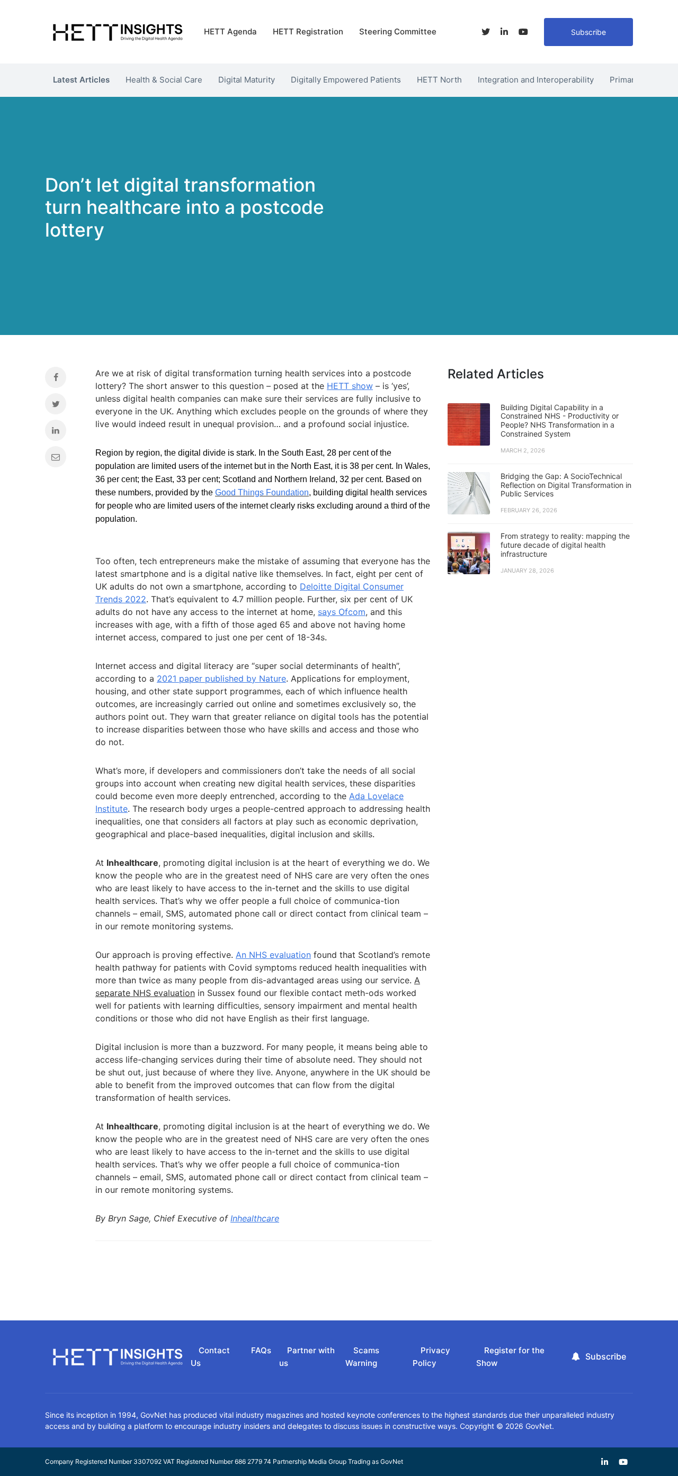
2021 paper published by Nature (221, 678)
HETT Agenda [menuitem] (230, 31)
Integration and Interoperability (536, 80)
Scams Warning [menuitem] (362, 1357)
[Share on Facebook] (62, 380)
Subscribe (588, 32)
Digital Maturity (246, 80)
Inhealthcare (254, 1218)
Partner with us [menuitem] (307, 1357)
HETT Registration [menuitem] (308, 31)
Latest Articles (81, 80)
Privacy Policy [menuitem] (431, 1357)
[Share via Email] (62, 459)
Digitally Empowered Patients (346, 80)
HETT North (439, 80)
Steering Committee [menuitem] (397, 31)
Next (641, 77)
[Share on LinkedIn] (62, 433)
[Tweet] (62, 406)
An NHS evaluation (273, 954)
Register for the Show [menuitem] (510, 1357)
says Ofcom (341, 611)
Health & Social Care (164, 80)
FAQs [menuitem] (261, 1350)
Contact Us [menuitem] (210, 1357)
